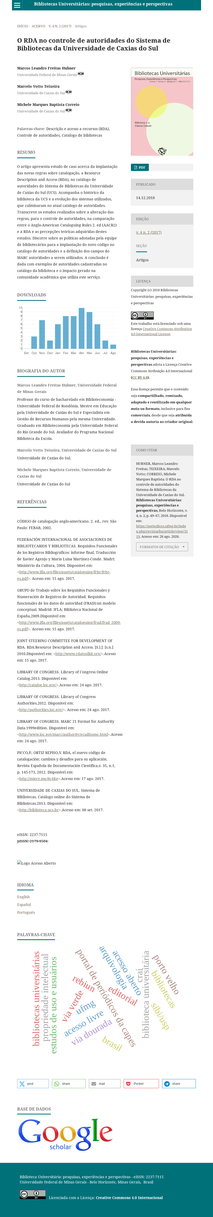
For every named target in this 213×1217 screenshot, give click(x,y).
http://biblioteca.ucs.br (39, 809)
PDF (141, 167)
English (23, 896)
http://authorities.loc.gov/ (41, 709)
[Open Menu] (17, 5)
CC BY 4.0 (140, 377)
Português (26, 912)
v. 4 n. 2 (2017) (60, 26)
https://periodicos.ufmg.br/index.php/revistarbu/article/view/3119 (162, 531)
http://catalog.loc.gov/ (37, 684)
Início (22, 26)
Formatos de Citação (159, 546)
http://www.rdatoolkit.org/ (78, 653)
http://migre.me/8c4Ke (38, 778)
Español (24, 904)
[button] (33, 1083)
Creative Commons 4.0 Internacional (129, 1197)
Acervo (38, 26)
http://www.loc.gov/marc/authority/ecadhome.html (63, 734)
